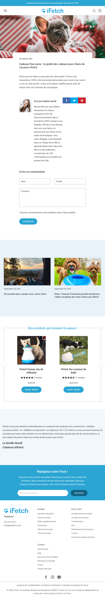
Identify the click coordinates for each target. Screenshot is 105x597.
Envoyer (28, 221)
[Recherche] (94, 10)
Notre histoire (43, 549)
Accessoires (42, 525)
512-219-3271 (10, 522)
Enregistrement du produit (81, 514)
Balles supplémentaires (47, 521)
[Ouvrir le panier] (100, 10)
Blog (39, 553)
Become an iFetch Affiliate (48, 557)
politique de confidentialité (28, 585)
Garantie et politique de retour (83, 537)
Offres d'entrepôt (44, 533)
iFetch (16, 590)
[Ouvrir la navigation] (5, 10)
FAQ (73, 525)
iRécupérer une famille (46, 561)
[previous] (4, 365)
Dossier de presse (44, 569)
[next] (101, 365)
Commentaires (77, 521)
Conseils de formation (80, 518)
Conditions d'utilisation (51, 585)
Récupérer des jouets (46, 514)
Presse (40, 565)
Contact (74, 533)
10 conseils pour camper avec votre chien (25, 293)
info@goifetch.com (12, 525)
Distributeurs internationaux (82, 529)
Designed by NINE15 (49, 590)
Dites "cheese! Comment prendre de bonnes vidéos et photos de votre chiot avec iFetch (77, 295)
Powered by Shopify (28, 590)
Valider (79, 493)
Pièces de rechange (45, 529)
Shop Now (31, 389)
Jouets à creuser (44, 518)
